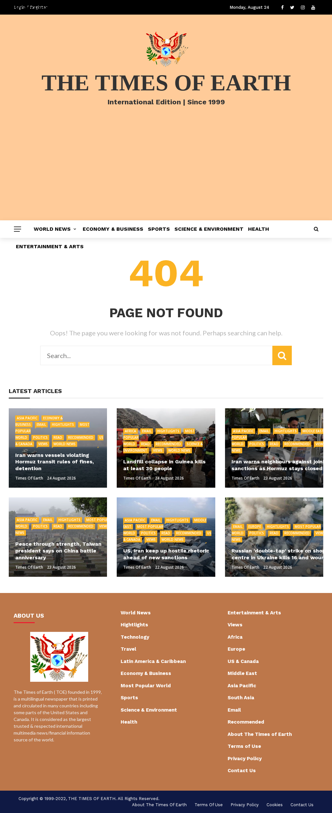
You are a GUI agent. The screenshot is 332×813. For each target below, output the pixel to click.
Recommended (80, 437)
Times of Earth (29, 478)
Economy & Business (113, 229)
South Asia (241, 698)
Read (57, 437)
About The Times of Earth (260, 734)
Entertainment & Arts (50, 246)
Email (41, 424)
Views (43, 444)
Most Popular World (146, 686)
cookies (275, 804)
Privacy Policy (245, 758)
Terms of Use (244, 746)
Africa (130, 431)
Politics (40, 437)
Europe (254, 526)
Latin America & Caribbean (153, 661)
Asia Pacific (27, 418)
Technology (135, 637)
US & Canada (243, 661)
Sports (159, 229)
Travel (128, 649)
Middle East (313, 431)
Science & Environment (208, 229)
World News (52, 229)
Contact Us (242, 770)
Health (258, 229)
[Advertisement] (166, 171)
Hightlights (63, 424)
